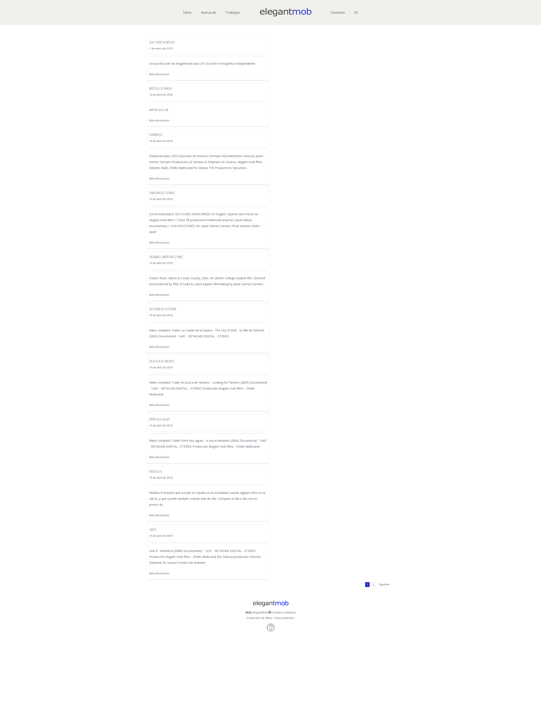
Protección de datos (259, 618)
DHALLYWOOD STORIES (162, 193)
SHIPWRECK (155, 134)
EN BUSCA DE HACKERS (161, 361)
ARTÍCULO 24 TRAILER (160, 88)
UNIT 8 (152, 529)
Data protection (284, 618)
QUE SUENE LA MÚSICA (162, 42)
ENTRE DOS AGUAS (159, 419)
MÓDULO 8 (155, 471)
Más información (159, 74)
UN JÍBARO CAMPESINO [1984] (165, 257)
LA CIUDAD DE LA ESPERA (162, 309)
